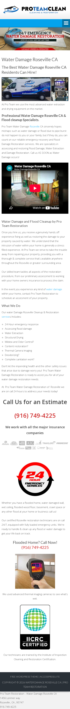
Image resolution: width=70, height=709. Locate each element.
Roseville (35, 126)
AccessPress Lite (50, 676)
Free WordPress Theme (24, 676)
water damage (54, 289)
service (6, 316)
